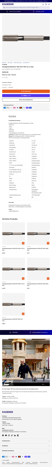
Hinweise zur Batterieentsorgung (31, 463)
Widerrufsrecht (35, 462)
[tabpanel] (26, 165)
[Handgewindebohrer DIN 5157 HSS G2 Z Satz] (13, 304)
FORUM (4, 64)
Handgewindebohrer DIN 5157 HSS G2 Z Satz (12, 320)
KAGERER (7, 460)
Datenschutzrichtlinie (44, 462)
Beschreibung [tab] (12, 116)
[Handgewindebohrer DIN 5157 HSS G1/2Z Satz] (38, 269)
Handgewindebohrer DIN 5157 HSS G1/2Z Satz (37, 284)
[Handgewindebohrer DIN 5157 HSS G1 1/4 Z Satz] (13, 269)
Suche (3, 462)
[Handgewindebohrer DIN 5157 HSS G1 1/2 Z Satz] (13, 233)
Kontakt (8, 462)
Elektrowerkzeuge (18, 62)
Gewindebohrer (26, 62)
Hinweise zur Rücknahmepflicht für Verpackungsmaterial (12, 463)
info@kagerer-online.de (7, 430)
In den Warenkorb (26, 91)
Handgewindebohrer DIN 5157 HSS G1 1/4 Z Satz (13, 284)
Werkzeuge (10, 62)
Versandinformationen (16, 462)
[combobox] (26, 7)
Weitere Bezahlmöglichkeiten (26, 99)
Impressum (28, 462)
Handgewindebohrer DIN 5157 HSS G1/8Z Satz (37, 249)
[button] (46, 4)
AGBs (23, 462)
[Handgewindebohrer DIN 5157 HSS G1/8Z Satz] (38, 233)
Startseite (4, 62)
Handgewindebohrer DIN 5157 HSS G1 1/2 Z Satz (13, 249)
